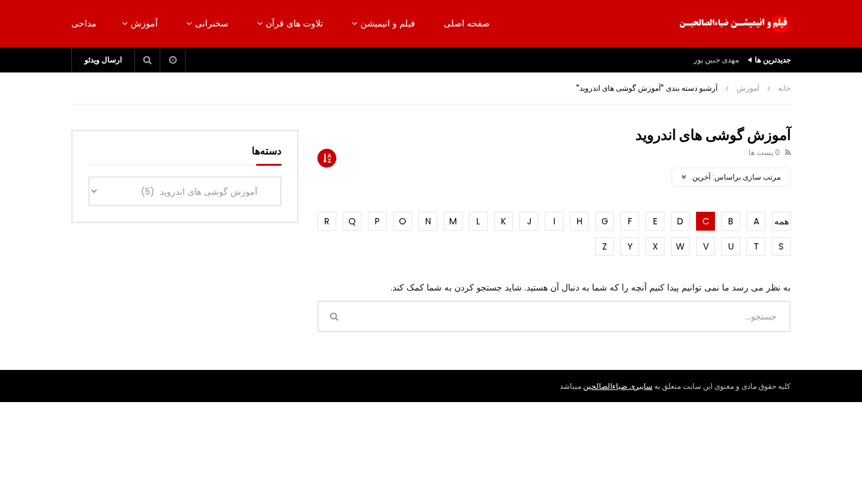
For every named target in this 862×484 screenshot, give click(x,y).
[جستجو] (147, 59)
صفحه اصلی (467, 23)
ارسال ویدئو (103, 59)
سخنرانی (211, 23)
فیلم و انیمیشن (387, 23)
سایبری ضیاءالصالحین (617, 386)
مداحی (84, 23)
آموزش (144, 23)
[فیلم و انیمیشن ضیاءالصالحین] (734, 23)
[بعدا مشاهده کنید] (173, 59)
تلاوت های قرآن (294, 23)
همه (781, 221)
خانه (784, 88)
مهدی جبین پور (716, 59)
